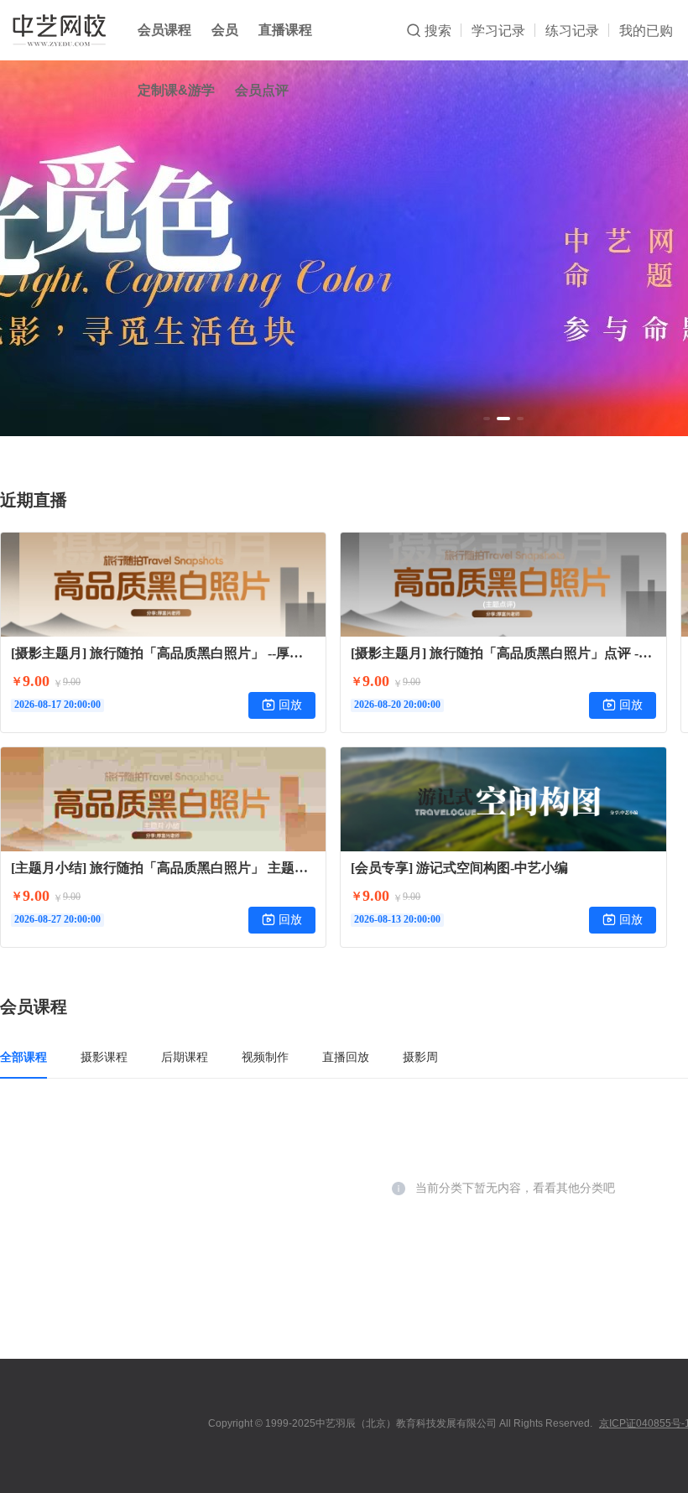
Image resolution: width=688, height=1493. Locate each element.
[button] (486, 418)
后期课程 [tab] (184, 1057)
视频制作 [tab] (265, 1057)
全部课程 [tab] (23, 1057)
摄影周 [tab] (420, 1057)
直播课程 (285, 30)
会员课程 (164, 30)
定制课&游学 (176, 90)
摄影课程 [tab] (104, 1057)
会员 (224, 30)
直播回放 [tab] (345, 1057)
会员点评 (262, 90)
